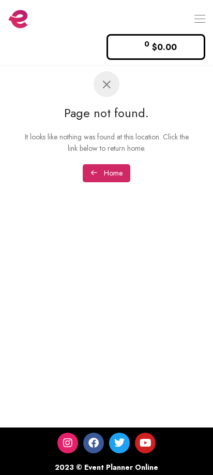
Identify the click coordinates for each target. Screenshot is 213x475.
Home (112, 173)
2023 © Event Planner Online (106, 467)
